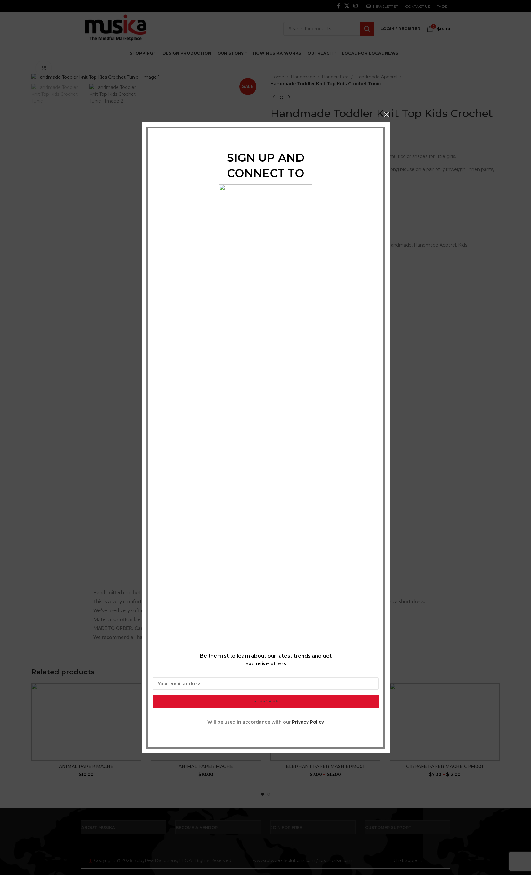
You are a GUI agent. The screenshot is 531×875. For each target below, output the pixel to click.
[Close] (386, 114)
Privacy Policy (308, 721)
